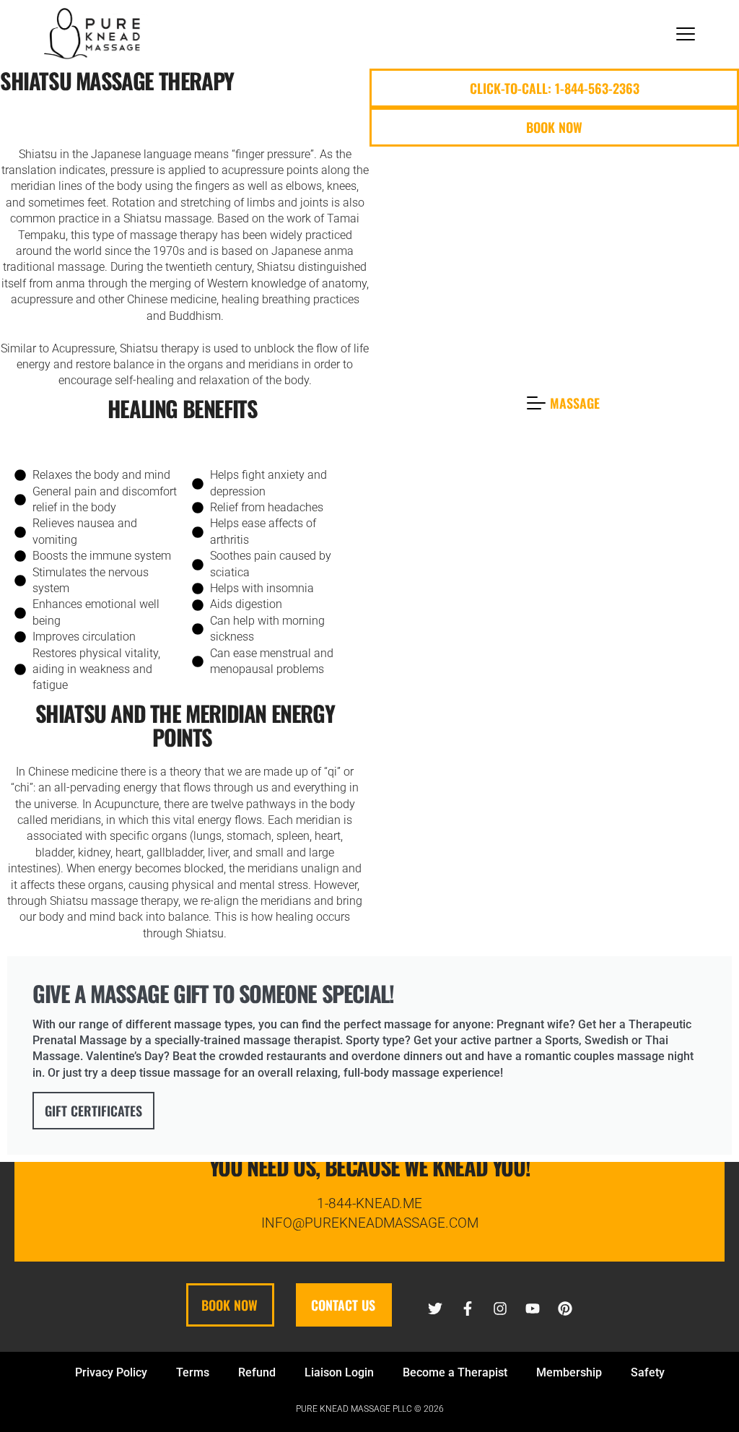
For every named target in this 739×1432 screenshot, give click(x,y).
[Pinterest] (565, 1308)
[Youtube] (532, 1308)
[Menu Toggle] (685, 33)
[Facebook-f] (467, 1308)
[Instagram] (500, 1308)
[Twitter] (435, 1308)
